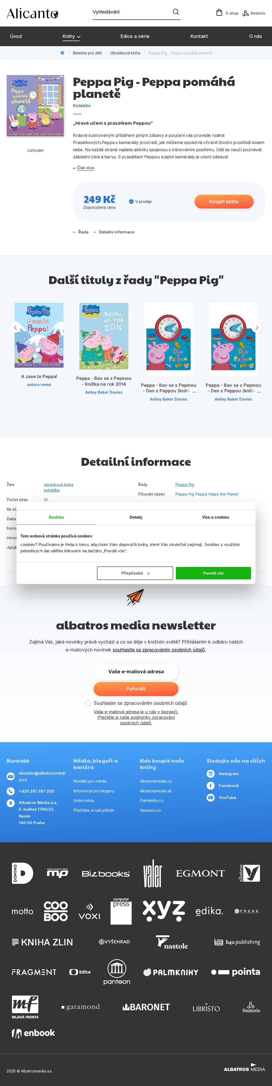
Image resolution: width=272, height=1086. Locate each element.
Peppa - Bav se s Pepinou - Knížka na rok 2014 (103, 381)
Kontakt (199, 36)
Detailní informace (116, 231)
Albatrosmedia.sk (156, 790)
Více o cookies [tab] (215, 517)
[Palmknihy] (170, 972)
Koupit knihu (224, 201)
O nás (255, 36)
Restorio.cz (150, 810)
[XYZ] (163, 911)
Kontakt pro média (90, 781)
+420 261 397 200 (36, 791)
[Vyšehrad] (114, 942)
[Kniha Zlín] (42, 942)
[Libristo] (206, 1007)
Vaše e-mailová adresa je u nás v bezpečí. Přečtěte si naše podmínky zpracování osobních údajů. (136, 717)
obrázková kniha (58, 484)
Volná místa (83, 800)
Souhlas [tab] (56, 517)
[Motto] (23, 911)
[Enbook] (33, 1034)
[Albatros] (249, 873)
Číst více (85, 168)
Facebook (229, 785)
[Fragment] (34, 972)
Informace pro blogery (93, 790)
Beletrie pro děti (87, 53)
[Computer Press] (121, 911)
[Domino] (23, 873)
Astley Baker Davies (103, 392)
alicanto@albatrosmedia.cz (42, 777)
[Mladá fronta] (25, 1007)
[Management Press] (58, 873)
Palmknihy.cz (152, 800)
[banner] (37, 13)
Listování (35, 150)
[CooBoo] (56, 911)
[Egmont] (200, 873)
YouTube (227, 797)
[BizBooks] (106, 873)
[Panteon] (116, 972)
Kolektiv (82, 105)
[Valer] (152, 873)
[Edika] (209, 911)
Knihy (69, 36)
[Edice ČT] (80, 972)
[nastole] (172, 942)
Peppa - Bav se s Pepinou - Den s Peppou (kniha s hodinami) (168, 391)
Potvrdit (136, 689)
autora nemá (39, 384)
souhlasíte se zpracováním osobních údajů (159, 650)
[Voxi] (89, 911)
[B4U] (237, 942)
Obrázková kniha (125, 53)
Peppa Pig (184, 484)
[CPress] (246, 911)
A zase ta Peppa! (39, 376)
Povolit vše (213, 573)
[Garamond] (80, 1007)
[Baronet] (146, 1007)
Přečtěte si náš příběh (93, 810)
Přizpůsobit (132, 573)
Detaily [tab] (136, 517)
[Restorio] (251, 1007)
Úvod (16, 36)
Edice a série (135, 36)
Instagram (229, 773)
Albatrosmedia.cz (156, 781)
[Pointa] (235, 972)
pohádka (52, 490)
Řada (83, 231)
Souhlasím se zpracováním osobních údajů (140, 703)
